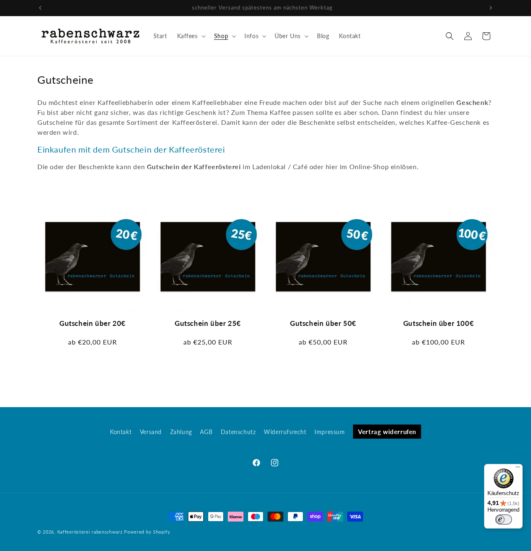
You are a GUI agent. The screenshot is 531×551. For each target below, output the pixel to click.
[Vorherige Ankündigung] (40, 8)
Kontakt (121, 431)
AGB (206, 431)
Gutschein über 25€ (208, 323)
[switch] (503, 519)
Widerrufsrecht (285, 431)
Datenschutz (238, 431)
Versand (151, 431)
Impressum (329, 431)
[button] (190, 36)
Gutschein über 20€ (92, 323)
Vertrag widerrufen (387, 431)
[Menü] (518, 469)
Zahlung (181, 431)
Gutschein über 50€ (323, 323)
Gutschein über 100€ (438, 323)
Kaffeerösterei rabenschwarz (90, 531)
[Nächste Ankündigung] (491, 8)
